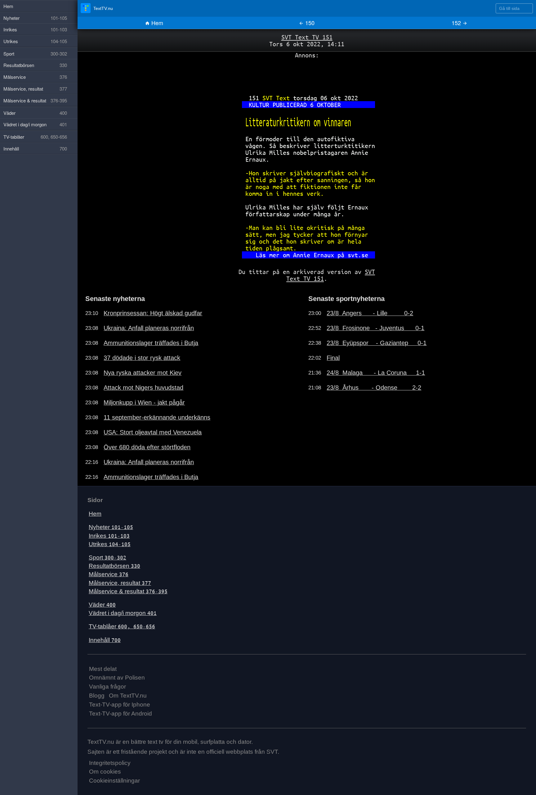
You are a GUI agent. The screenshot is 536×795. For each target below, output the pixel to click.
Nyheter (111, 527)
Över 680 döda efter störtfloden (147, 447)
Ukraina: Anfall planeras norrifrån (149, 328)
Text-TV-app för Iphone (119, 704)
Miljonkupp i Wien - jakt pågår (144, 402)
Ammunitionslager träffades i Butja (151, 342)
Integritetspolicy (110, 763)
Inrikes (109, 535)
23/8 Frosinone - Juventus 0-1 (375, 328)
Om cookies (105, 771)
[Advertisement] (307, 74)
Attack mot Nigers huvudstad (143, 387)
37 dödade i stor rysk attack (142, 357)
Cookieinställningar (114, 780)
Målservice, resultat (120, 583)
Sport (107, 557)
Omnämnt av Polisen (117, 677)
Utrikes (110, 544)
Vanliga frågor (107, 686)
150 (309, 23)
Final (333, 357)
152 (457, 23)
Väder (102, 604)
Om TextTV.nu (128, 695)
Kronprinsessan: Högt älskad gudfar (153, 313)
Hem (156, 23)
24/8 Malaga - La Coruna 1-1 (376, 372)
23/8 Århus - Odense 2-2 (374, 387)
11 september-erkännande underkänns (157, 417)
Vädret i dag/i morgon (123, 613)
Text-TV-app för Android (120, 713)
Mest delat (103, 669)
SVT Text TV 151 (307, 37)
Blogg (97, 695)
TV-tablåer (122, 626)
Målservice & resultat (128, 591)
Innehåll (105, 640)
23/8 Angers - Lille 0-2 (370, 313)
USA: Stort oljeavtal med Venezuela (153, 432)
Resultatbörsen (114, 566)
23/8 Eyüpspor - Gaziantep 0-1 (377, 342)
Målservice (108, 574)
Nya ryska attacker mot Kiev (142, 372)
